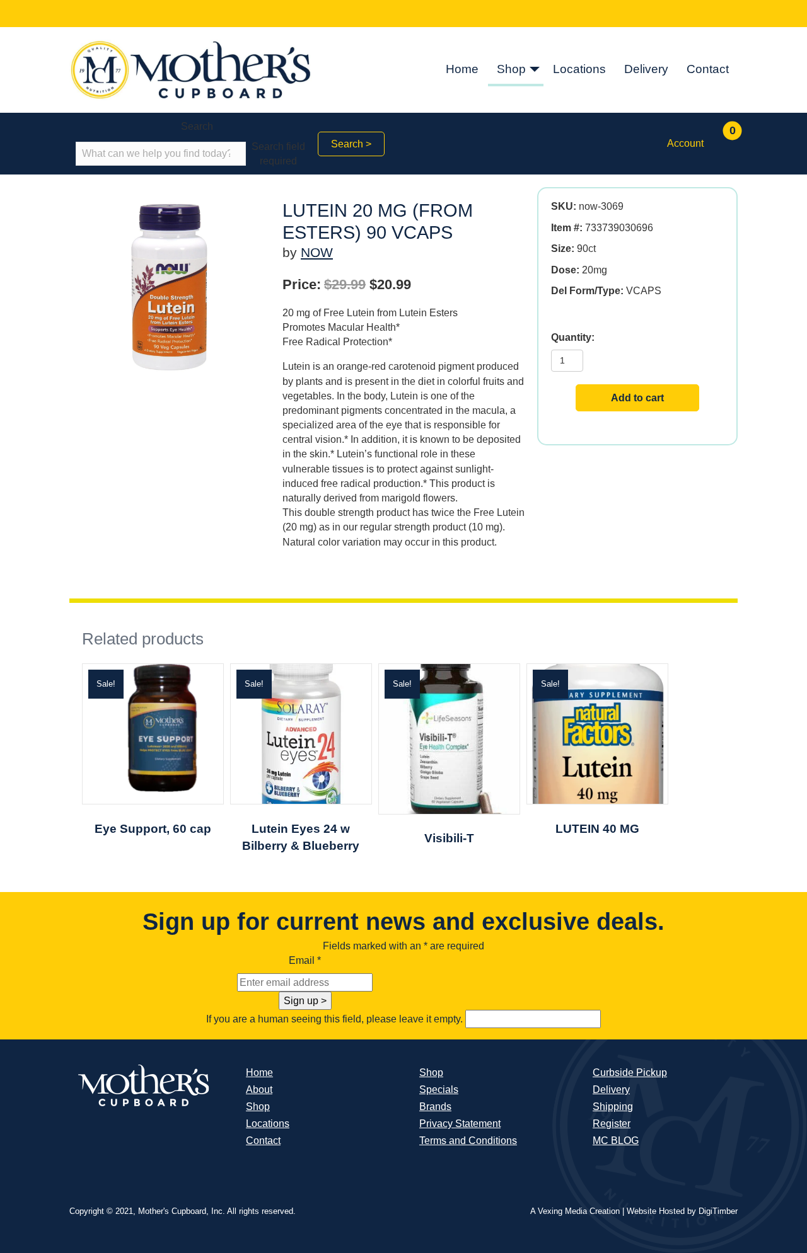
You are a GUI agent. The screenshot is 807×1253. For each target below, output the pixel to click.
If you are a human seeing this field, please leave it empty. (335, 1019)
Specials (438, 1089)
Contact (708, 69)
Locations (579, 69)
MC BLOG (616, 1140)
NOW (317, 252)
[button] (534, 70)
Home (462, 69)
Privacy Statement (460, 1123)
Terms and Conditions (468, 1140)
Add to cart (637, 397)
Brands (435, 1106)
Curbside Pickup (630, 1072)
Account (685, 143)
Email (305, 960)
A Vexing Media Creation (575, 1211)
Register (611, 1123)
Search (197, 126)
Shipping (613, 1106)
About (259, 1089)
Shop (511, 69)
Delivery (646, 69)
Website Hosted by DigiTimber (682, 1211)
